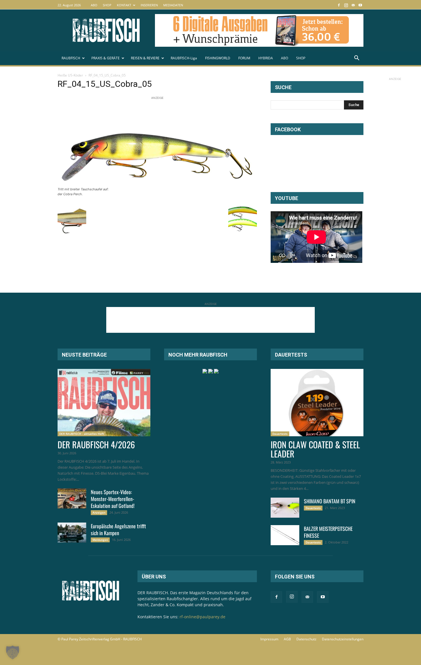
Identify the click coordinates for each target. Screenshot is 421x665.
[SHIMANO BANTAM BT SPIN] (285, 508)
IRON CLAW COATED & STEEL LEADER (315, 449)
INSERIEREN (149, 5)
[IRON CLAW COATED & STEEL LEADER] (317, 402)
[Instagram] (346, 5)
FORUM (244, 58)
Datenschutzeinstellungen (342, 639)
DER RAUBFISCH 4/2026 (96, 444)
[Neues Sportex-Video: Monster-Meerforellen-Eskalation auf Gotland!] (72, 498)
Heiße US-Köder (70, 75)
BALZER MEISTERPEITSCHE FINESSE (328, 532)
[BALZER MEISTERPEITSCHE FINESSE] (285, 535)
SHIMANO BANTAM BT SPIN (329, 501)
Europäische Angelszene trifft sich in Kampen (118, 529)
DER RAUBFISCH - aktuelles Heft (81, 434)
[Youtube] (360, 5)
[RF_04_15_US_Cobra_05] (157, 183)
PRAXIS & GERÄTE (105, 58)
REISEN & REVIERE (145, 58)
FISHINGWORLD (217, 58)
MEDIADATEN (173, 5)
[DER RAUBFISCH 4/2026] (104, 402)
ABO (94, 5)
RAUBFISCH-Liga (184, 58)
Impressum (269, 639)
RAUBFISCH (71, 58)
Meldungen (100, 540)
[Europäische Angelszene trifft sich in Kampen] (72, 533)
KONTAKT (124, 5)
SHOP (107, 5)
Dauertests (280, 434)
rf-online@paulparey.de (202, 616)
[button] (356, 58)
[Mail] (353, 5)
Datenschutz (306, 639)
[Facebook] (339, 5)
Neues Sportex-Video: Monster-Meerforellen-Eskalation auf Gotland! (113, 498)
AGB (287, 639)
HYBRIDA (265, 58)
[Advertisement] (162, 114)
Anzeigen (99, 513)
